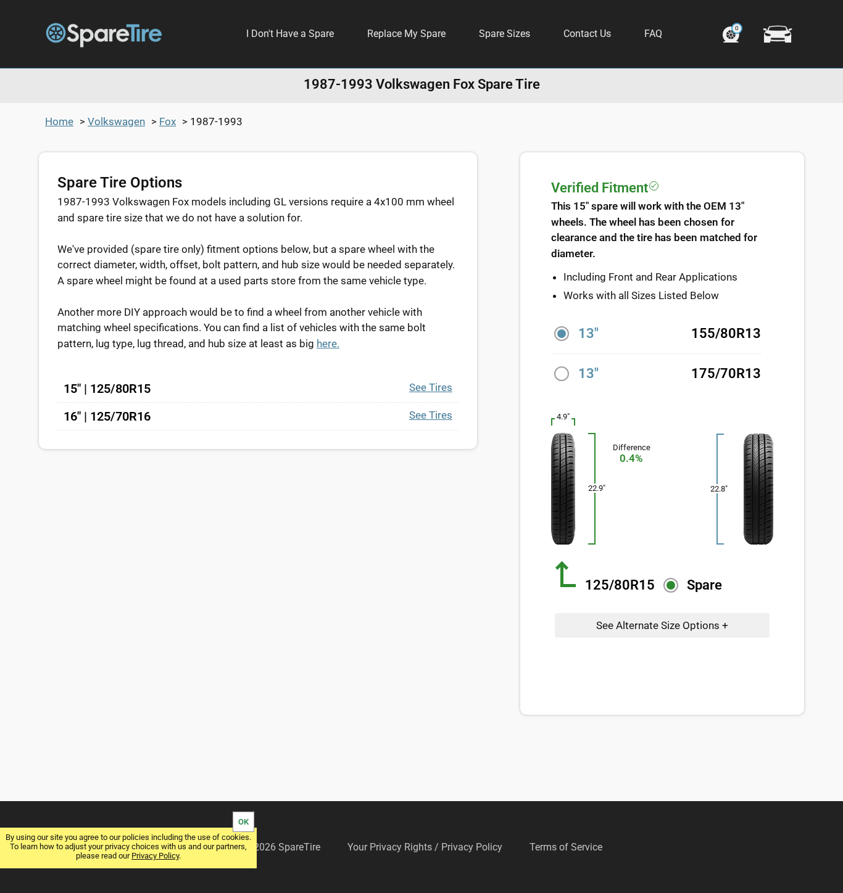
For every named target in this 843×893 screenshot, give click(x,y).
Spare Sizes (504, 33)
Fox (167, 121)
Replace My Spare (406, 33)
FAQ (653, 33)
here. (328, 343)
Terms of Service (565, 847)
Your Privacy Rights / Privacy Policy (424, 847)
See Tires (430, 387)
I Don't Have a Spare (290, 33)
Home (59, 121)
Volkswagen (116, 121)
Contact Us (587, 33)
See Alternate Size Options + (662, 625)
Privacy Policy (155, 855)
